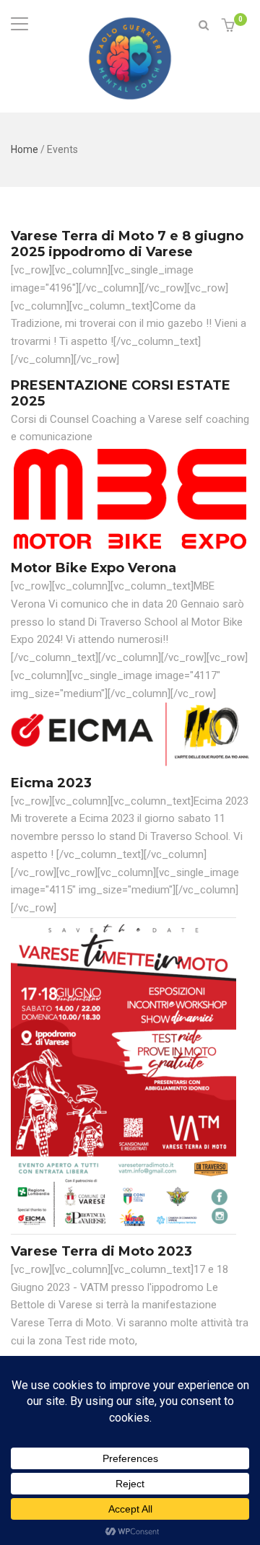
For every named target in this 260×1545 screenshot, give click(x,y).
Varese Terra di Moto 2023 (101, 1251)
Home (24, 149)
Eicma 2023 (51, 783)
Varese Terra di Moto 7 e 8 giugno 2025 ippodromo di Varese (127, 244)
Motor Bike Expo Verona (93, 568)
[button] (230, 26)
